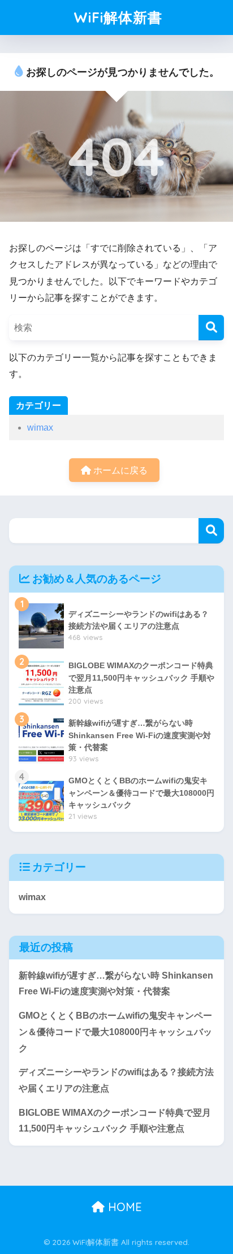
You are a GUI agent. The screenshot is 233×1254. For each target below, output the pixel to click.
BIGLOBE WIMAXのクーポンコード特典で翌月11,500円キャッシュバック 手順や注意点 (115, 1121)
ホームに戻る (119, 470)
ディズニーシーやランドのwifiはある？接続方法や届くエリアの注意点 (116, 1080)
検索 (211, 530)
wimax (40, 427)
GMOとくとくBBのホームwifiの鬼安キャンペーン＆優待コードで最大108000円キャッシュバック (115, 1032)
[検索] (211, 327)
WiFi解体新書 (118, 17)
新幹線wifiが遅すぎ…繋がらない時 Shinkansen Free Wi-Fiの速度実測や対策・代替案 (116, 984)
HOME (123, 1207)
